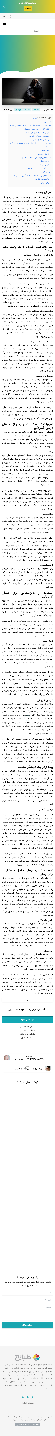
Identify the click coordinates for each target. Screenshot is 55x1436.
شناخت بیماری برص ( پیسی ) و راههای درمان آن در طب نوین (31, 1230)
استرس (50, 215)
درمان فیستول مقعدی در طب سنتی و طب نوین (28, 1140)
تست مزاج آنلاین (27, 1037)
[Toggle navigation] (4, 23)
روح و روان (21, 53)
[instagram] (48, 16)
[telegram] (43, 16)
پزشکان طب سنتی (27, 1034)
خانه (41, 53)
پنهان (35, 117)
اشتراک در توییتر (14, 1009)
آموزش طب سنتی (27, 1026)
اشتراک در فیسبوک (34, 1009)
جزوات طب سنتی (27, 1030)
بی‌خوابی (32, 219)
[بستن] (3, 6)
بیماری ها (32, 53)
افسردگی (10, 53)
